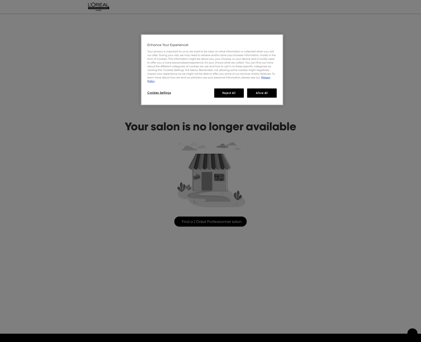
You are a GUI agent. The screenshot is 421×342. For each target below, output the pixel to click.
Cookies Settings (159, 92)
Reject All (228, 93)
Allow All (262, 93)
